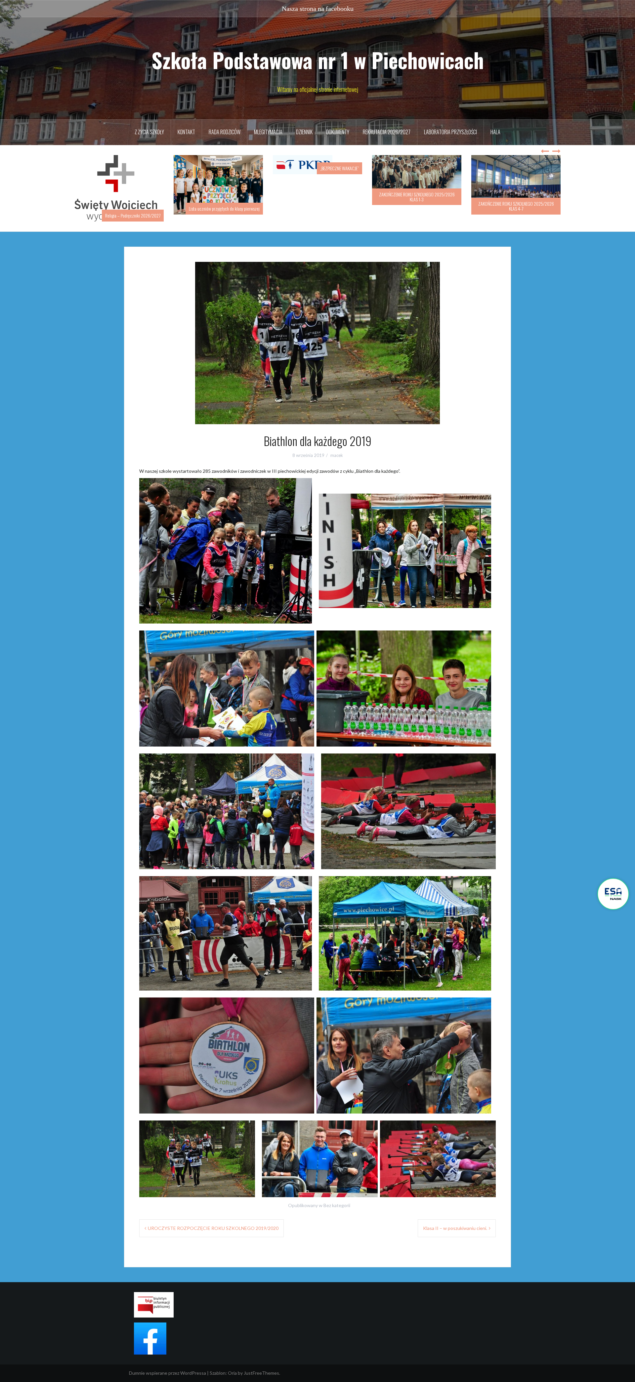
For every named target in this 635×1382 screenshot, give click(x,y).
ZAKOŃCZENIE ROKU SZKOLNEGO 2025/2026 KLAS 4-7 (417, 206)
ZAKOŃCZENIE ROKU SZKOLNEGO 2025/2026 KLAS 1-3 (318, 197)
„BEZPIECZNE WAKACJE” (240, 168)
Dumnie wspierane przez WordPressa (167, 1366)
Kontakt (186, 132)
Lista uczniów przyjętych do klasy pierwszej (125, 208)
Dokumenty (337, 132)
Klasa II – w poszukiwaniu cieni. (455, 1221)
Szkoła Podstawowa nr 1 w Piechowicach (317, 60)
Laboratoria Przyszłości (450, 132)
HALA (495, 132)
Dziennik (304, 132)
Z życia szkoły (149, 132)
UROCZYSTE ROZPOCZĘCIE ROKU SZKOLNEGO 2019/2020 (213, 1221)
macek (336, 448)
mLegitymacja (268, 132)
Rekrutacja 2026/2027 (386, 132)
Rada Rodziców (224, 132)
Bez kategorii (336, 1198)
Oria (232, 1366)
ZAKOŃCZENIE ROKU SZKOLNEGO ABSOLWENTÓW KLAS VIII (516, 206)
